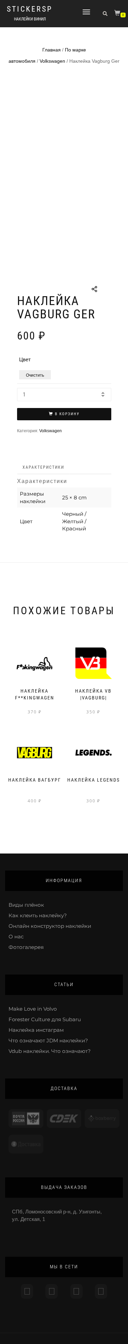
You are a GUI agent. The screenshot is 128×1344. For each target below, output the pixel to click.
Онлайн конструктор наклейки (50, 926)
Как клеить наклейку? (38, 915)
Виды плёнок (26, 905)
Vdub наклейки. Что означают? (50, 1051)
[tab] (43, 467)
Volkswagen (52, 61)
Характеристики (43, 467)
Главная (51, 49)
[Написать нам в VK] (101, 1291)
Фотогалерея (26, 947)
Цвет (25, 359)
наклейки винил (30, 19)
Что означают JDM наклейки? (48, 1040)
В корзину (67, 414)
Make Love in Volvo (33, 1009)
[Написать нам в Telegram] (51, 1291)
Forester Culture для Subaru (45, 1019)
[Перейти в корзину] (118, 14)
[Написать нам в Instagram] (27, 1291)
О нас (16, 936)
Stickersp (30, 9)
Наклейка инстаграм (36, 1030)
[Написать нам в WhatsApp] (76, 1291)
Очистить (35, 375)
